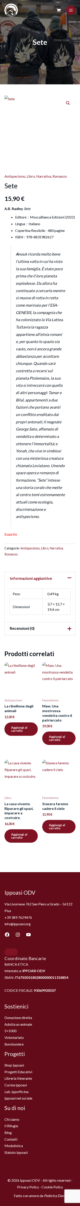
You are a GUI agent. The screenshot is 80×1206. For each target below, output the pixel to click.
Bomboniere (14, 1044)
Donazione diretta (18, 1017)
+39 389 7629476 (18, 917)
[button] (68, 103)
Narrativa (43, 176)
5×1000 (10, 1031)
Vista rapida (21, 692)
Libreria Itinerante (18, 1078)
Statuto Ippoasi (16, 1152)
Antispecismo (14, 176)
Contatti (10, 1139)
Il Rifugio (11, 1126)
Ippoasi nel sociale (18, 1098)
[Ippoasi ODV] (11, 10)
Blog (8, 1132)
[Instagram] (17, 934)
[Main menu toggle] (71, 10)
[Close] (11, 952)
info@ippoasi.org (17, 924)
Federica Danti (55, 1196)
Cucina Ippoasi (15, 1085)
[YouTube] (28, 934)
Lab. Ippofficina (16, 1092)
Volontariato (14, 1037)
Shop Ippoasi (14, 1065)
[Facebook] (7, 934)
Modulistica (13, 1146)
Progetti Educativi (18, 1072)
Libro (31, 176)
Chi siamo (11, 1119)
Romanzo (59, 176)
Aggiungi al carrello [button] (19, 729)
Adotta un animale (18, 1024)
